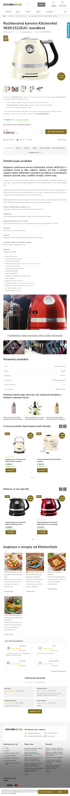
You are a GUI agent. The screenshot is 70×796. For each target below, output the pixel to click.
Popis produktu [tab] (8, 148)
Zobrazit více (35, 711)
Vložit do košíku (57, 132)
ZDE (14, 793)
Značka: (62, 139)
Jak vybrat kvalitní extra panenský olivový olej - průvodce (33, 749)
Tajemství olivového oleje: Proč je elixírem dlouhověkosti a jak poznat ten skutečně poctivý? (33, 759)
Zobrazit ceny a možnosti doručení (18, 124)
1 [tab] (32, 539)
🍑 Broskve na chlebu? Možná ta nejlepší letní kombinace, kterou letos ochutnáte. (35, 574)
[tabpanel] (19, 452)
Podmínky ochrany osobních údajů (12, 763)
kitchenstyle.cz (51, 736)
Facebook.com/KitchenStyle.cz (35, 736)
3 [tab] (35, 539)
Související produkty (58, 148)
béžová (63, 371)
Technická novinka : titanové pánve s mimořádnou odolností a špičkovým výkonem (33, 770)
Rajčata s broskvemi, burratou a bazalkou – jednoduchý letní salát (13, 574)
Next (64, 426)
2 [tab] (33, 477)
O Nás (6, 748)
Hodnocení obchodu (35, 677)
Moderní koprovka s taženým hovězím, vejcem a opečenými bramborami (13, 617)
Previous (60, 426)
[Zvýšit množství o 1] (41, 130)
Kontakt (7, 751)
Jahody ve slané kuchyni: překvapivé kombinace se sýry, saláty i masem (32, 753)
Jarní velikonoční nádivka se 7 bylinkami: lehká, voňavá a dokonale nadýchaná (53, 767)
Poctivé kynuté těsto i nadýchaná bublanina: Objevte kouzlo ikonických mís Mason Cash (33, 764)
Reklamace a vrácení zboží (12, 758)
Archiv (26, 774)
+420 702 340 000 (52, 733)
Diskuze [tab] (35, 148)
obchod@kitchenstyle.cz (33, 733)
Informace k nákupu (10, 755)
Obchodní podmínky (10, 760)
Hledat (41, 4)
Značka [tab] (45, 148)
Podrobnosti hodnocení (26, 32)
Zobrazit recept (8, 591)
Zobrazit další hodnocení (58, 671)
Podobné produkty (34, 152)
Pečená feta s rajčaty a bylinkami (54, 757)
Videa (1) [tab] (18, 148)
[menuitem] (8, 11)
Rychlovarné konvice (59, 380)
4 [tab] (36, 477)
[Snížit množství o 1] (41, 133)
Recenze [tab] (26, 148)
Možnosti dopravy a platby (12, 753)
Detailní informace (43, 114)
